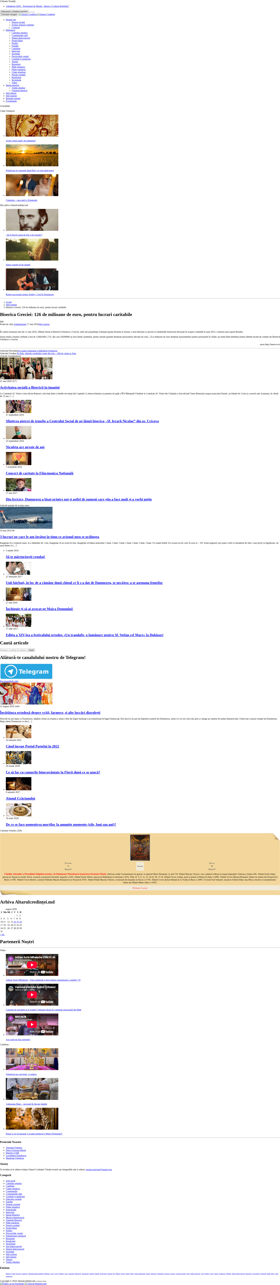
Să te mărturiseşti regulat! (25, 557)
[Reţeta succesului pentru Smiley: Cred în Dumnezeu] (32, 289)
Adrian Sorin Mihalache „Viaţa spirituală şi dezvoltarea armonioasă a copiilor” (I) (43, 980)
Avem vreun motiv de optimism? (21, 140)
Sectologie (16, 80)
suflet (268, 1273)
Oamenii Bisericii (14, 1220)
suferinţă (263, 1273)
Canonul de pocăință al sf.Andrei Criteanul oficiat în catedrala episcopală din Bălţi (43, 1010)
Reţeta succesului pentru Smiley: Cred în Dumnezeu (30, 294)
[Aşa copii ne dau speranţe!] (32, 1034)
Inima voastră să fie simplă (18, 264)
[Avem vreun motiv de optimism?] (32, 136)
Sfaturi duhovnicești (21, 38)
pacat (188, 1273)
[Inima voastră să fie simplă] (32, 260)
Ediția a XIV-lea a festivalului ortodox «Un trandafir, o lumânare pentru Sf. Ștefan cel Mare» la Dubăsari (84, 635)
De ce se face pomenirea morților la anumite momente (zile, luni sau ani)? (61, 824)
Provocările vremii (20, 56)
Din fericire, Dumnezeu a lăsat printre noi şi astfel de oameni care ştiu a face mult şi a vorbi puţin (79, 499)
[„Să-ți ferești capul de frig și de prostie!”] (32, 230)
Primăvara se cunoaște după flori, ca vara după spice (30, 170)
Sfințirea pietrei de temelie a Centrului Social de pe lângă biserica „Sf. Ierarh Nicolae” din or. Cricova (82, 421)
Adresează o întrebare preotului (14, 11)
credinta (61, 1273)
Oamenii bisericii (19, 90)
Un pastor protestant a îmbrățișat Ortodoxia (37, 351)
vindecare (9, 1276)
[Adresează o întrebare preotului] (30, 12)
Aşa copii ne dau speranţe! (18, 1039)
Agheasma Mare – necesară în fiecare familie (26, 1104)
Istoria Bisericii (13, 1215)
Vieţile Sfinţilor (13, 1262)
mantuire (154, 1273)
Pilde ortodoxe (18, 67)
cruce (66, 1273)
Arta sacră (10, 1181)
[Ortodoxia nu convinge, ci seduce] (32, 1069)
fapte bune (103, 1273)
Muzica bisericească (15, 1217)
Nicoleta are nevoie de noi (25, 447)
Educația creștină (13, 1199)
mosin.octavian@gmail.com (99, 1169)
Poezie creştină (18, 75)
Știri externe (11, 96)
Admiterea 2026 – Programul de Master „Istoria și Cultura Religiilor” (37, 6)
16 (20, 922)
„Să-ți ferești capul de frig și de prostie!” (24, 235)
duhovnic (78, 1273)
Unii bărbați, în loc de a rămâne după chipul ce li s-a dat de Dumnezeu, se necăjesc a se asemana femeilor (84, 583)
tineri (272, 1273)
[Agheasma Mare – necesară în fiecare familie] (32, 1099)
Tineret (15, 61)
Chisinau (47, 1273)
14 (15, 922)
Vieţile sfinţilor (18, 88)
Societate (16, 54)
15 (17, 922)
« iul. (2, 934)
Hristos (118, 1273)
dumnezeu (85, 1273)
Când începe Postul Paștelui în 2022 (32, 746)
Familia (15, 46)
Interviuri (16, 51)
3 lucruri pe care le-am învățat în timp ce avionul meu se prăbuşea (49, 537)
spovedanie (256, 1273)
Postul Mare (17, 40)
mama (148, 1273)
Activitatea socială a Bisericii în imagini (30, 387)
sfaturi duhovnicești (238, 1273)
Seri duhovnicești (14, 1246)
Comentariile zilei (20, 35)
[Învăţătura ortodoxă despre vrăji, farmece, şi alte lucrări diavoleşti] (26, 703)
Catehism (16, 48)
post (202, 1273)
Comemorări (11, 1191)
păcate (216, 1273)
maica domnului (139, 1273)
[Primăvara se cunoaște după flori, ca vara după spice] (32, 165)
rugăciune (222, 1273)
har (114, 1273)
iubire (132, 1273)
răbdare (228, 1273)
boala (13, 1273)
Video (14, 82)
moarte (172, 1273)
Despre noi (11, 19)
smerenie (249, 1273)
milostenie (160, 1273)
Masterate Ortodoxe (15, 1158)
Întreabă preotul (13, 98)
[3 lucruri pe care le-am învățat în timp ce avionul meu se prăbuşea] (26, 528)
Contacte (16, 27)
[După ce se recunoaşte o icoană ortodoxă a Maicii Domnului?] (32, 1129)
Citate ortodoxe (19, 72)
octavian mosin (181, 1273)
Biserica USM (12, 1153)
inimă (127, 1273)
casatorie (24, 1273)
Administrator (20, 324)
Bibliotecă (10, 30)
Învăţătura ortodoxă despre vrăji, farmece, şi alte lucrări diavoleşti (50, 712)
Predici (15, 43)
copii (52, 1273)
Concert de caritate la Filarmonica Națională (39, 473)
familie (97, 1273)
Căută (31, 650)
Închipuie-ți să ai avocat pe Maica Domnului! (39, 609)
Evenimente (11, 101)
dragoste (71, 1273)
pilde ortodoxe (195, 1273)
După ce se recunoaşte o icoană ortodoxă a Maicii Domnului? (34, 1134)
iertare (123, 1273)
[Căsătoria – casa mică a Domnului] (32, 195)
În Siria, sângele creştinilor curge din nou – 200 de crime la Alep (46, 353)
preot (211, 1273)
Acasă (9, 302)
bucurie (18, 1273)
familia (91, 1273)
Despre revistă (18, 22)
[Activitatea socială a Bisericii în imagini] (26, 378)
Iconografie (11, 1209)
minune (167, 1273)
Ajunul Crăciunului (20, 798)
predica (206, 1273)
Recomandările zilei (9, 681)
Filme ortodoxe (19, 69)
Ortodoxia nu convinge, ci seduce (21, 1074)
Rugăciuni (16, 77)
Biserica (8, 1273)
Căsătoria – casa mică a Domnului (21, 200)
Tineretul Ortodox (14, 1147)
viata (276, 1273)
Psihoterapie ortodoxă (16, 1236)
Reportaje (16, 64)
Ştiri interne (11, 93)
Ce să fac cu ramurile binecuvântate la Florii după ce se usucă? (53, 772)
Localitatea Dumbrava (16, 1155)
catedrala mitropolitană (35, 1273)
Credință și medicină (21, 59)
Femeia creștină (13, 1204)
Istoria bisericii (12, 85)
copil (56, 1273)
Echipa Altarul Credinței (23, 25)
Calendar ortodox (20, 33)
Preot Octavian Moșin (16, 1150)
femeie (110, 1273)
